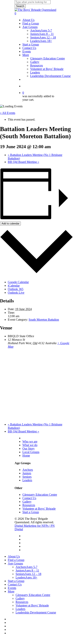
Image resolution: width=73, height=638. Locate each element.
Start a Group (30, 512)
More (11, 591)
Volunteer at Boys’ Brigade (39, 508)
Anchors (27, 469)
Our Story (28, 448)
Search (20, 6)
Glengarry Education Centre (39, 494)
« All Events (7, 113)
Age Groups (15, 563)
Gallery (27, 501)
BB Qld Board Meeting (23, 162)
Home (26, 455)
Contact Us (29, 498)
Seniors (27, 476)
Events (12, 588)
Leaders (27, 480)
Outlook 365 (15, 289)
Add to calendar (10, 223)
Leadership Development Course (36, 612)
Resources (28, 505)
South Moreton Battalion (44, 319)
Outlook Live (16, 292)
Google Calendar (18, 282)
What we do (29, 445)
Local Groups (30, 452)
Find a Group (16, 560)
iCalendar (14, 285)
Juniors (26, 473)
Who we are (29, 441)
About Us (28, 438)
